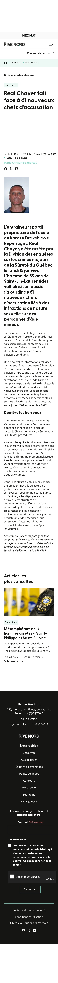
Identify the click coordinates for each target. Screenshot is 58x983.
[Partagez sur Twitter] (11, 169)
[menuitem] (40, 53)
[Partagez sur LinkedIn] (16, 169)
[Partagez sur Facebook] (5, 169)
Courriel (30, 822)
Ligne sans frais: (29, 724)
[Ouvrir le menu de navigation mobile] (51, 44)
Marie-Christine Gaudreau (20, 162)
